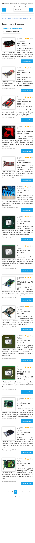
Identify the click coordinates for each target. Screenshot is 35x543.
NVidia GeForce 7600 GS (23, 433)
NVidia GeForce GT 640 (23, 404)
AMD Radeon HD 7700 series (24, 103)
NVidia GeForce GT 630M (23, 373)
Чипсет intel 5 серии (23, 191)
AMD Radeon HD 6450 (24, 74)
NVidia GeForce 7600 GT (23, 465)
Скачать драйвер (26, 61)
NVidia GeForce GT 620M (23, 223)
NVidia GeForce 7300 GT (23, 312)
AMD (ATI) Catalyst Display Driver (25, 132)
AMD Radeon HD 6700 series (24, 44)
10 (19, 496)
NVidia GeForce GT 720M (23, 342)
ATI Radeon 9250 (24, 162)
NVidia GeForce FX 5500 (25, 283)
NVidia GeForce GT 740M (23, 252)
